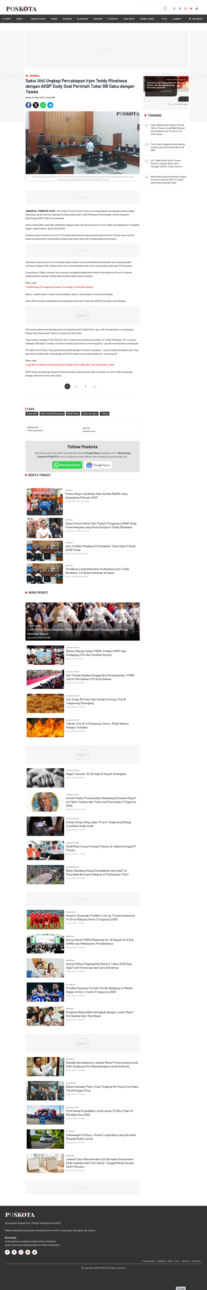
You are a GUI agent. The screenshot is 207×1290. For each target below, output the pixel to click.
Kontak (186, 1261)
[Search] (165, 8)
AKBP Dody (73, 413)
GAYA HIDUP (129, 18)
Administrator (89, 431)
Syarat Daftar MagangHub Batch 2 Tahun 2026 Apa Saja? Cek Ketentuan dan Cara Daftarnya (99, 965)
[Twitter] (179, 8)
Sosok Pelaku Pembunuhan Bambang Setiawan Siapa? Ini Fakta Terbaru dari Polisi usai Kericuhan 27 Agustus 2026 (101, 801)
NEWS (19, 18)
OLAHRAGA (82, 18)
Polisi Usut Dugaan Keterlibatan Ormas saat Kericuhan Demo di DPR (168, 147)
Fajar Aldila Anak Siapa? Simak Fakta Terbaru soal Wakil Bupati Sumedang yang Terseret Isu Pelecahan (168, 129)
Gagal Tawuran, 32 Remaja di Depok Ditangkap (96, 774)
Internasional (73, 867)
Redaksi (161, 1261)
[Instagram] (185, 8)
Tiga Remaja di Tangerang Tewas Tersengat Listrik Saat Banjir (59, 286)
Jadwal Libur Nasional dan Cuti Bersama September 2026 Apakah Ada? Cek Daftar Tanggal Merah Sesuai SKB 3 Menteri (100, 1162)
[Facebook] (174, 8)
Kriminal (69, 490)
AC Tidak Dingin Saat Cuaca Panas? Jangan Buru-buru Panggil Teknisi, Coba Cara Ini (166, 163)
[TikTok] (196, 8)
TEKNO (53, 18)
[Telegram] (50, 105)
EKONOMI (67, 18)
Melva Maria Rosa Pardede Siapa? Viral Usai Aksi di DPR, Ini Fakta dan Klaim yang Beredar (169, 179)
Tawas (104, 413)
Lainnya (176, 18)
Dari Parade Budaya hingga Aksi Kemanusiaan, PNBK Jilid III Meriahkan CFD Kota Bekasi (100, 677)
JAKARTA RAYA (37, 18)
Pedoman (196, 1261)
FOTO (164, 18)
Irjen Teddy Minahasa (52, 413)
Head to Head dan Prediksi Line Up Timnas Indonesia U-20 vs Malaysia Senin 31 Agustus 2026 (100, 917)
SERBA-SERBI (147, 18)
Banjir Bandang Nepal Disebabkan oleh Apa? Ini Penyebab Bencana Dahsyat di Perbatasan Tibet (97, 872)
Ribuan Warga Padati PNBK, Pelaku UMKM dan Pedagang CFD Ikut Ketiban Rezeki (96, 653)
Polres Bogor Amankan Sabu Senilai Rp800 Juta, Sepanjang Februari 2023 (96, 495)
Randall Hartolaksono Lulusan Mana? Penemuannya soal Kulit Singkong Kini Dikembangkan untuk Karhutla (102, 1064)
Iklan (170, 1261)
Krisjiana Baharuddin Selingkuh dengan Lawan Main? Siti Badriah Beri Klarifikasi (99, 1014)
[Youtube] (191, 8)
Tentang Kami (149, 1261)
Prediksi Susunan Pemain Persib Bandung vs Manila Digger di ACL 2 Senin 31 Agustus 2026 (99, 990)
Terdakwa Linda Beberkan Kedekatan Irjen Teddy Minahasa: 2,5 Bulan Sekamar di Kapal (97, 570)
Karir (177, 1261)
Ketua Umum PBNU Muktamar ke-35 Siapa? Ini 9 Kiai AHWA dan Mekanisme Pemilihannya (100, 941)
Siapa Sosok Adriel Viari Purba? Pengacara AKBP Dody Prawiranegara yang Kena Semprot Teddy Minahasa (101, 525)
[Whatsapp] (43, 105)
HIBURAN (97, 18)
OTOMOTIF (113, 18)
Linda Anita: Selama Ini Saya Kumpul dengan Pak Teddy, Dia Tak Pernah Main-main (69, 364)
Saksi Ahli (32, 413)
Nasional (70, 936)
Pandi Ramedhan (35, 430)
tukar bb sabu (89, 413)
